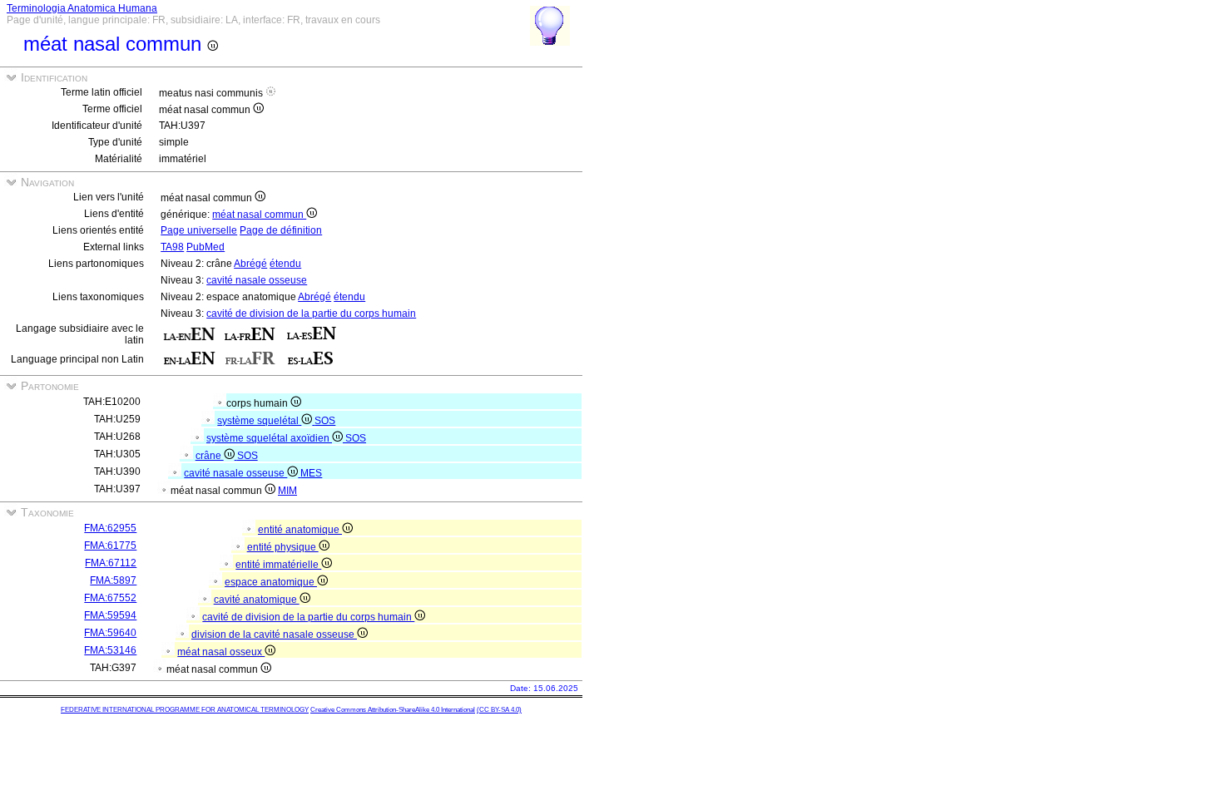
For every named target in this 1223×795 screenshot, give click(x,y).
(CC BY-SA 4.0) (499, 710)
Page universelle (199, 230)
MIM (287, 490)
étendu (285, 263)
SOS (324, 421)
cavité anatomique (257, 599)
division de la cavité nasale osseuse (274, 634)
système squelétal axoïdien (269, 438)
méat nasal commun (259, 214)
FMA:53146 (110, 650)
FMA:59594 (110, 615)
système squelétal (259, 421)
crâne (210, 456)
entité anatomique (300, 530)
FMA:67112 (110, 563)
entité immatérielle (278, 564)
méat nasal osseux (221, 652)
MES (311, 473)
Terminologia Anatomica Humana (82, 8)
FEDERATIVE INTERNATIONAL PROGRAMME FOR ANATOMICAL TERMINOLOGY (185, 710)
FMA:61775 (110, 545)
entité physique (283, 547)
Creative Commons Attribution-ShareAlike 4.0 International (392, 710)
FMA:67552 (110, 598)
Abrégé (250, 263)
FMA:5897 (113, 580)
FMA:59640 (110, 633)
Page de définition (281, 230)
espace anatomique (271, 582)
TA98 (172, 247)
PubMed (205, 247)
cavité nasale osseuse (256, 280)
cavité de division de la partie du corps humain (311, 313)
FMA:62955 (110, 528)
